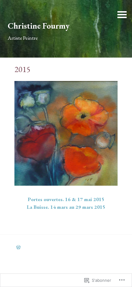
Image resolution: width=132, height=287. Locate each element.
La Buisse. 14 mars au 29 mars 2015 (66, 207)
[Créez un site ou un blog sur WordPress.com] (18, 247)
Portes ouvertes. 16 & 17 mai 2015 (66, 199)
